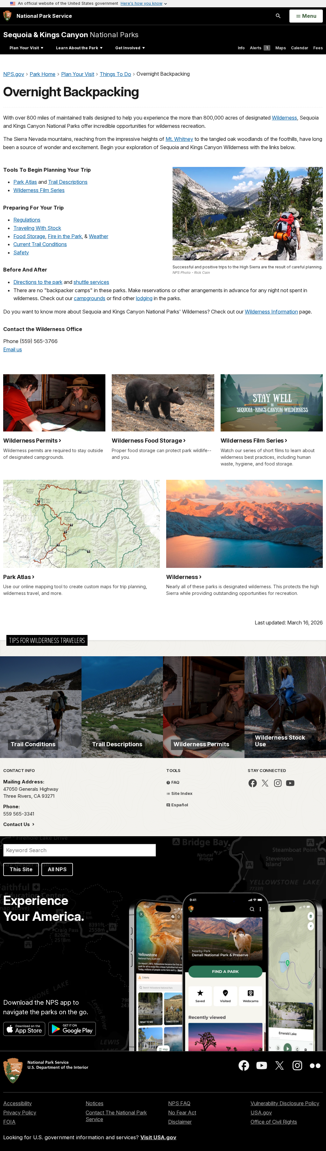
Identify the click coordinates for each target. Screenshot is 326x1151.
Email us (12, 349)
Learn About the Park (77, 47)
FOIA (9, 1122)
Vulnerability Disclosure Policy (285, 1103)
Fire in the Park (65, 236)
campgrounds (89, 298)
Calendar (299, 47)
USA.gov (261, 1112)
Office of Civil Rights (274, 1122)
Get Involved (127, 47)
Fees (318, 47)
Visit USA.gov (158, 1137)
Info (241, 47)
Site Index (181, 793)
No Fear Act (182, 1112)
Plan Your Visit (24, 47)
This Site (21, 869)
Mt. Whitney (179, 139)
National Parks (70, 34)
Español (179, 804)
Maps (280, 47)
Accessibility (17, 1103)
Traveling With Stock (37, 228)
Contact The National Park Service (116, 1115)
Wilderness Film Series (39, 190)
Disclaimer (180, 1122)
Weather (98, 236)
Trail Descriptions (68, 182)
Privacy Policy (19, 1112)
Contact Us (17, 824)
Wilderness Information (271, 311)
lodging (144, 298)
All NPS (57, 869)
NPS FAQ (179, 1103)
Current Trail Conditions (40, 244)
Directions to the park (37, 282)
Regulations (26, 220)
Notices (94, 1103)
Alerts (259, 47)
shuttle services (91, 282)
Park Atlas (25, 182)
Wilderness (284, 117)
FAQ (175, 782)
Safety (21, 252)
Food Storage (29, 236)
